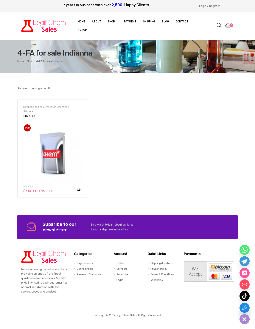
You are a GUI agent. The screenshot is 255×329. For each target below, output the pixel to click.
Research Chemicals (57, 106)
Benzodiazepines (33, 106)
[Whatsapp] (245, 250)
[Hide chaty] (245, 319)
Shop (30, 61)
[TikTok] (245, 296)
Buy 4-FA (29, 116)
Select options (78, 189)
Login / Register (209, 6)
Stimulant (29, 111)
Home (20, 61)
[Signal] (245, 308)
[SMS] (245, 273)
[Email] (245, 284)
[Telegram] (245, 261)
